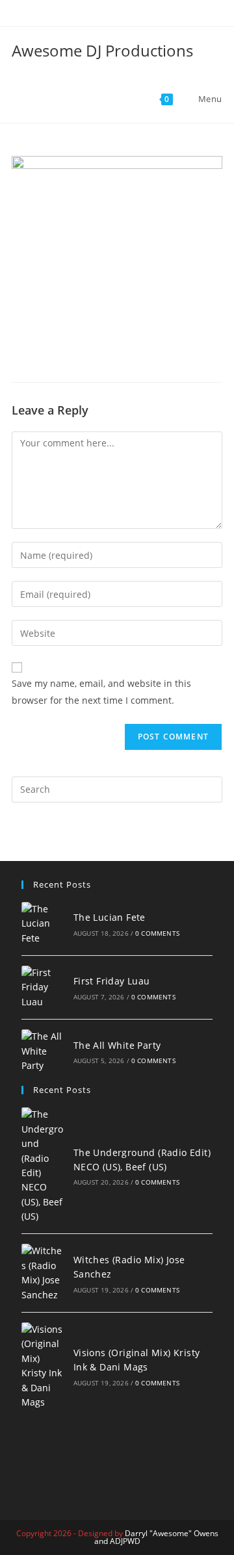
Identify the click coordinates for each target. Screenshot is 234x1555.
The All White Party (117, 1045)
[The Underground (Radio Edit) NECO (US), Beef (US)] (43, 1165)
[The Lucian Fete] (43, 923)
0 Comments (157, 933)
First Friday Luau (111, 981)
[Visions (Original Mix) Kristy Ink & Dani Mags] (43, 1365)
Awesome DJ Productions (102, 50)
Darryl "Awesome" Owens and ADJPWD (156, 1537)
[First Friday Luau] (43, 987)
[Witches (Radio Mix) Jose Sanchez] (43, 1273)
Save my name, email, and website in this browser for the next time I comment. (101, 691)
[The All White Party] (43, 1051)
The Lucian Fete (109, 917)
